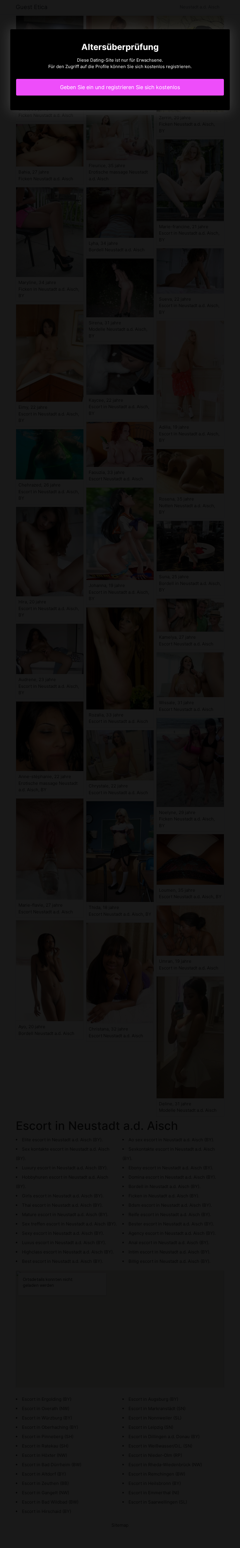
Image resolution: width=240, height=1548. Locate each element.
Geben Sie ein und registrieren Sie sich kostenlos (120, 87)
